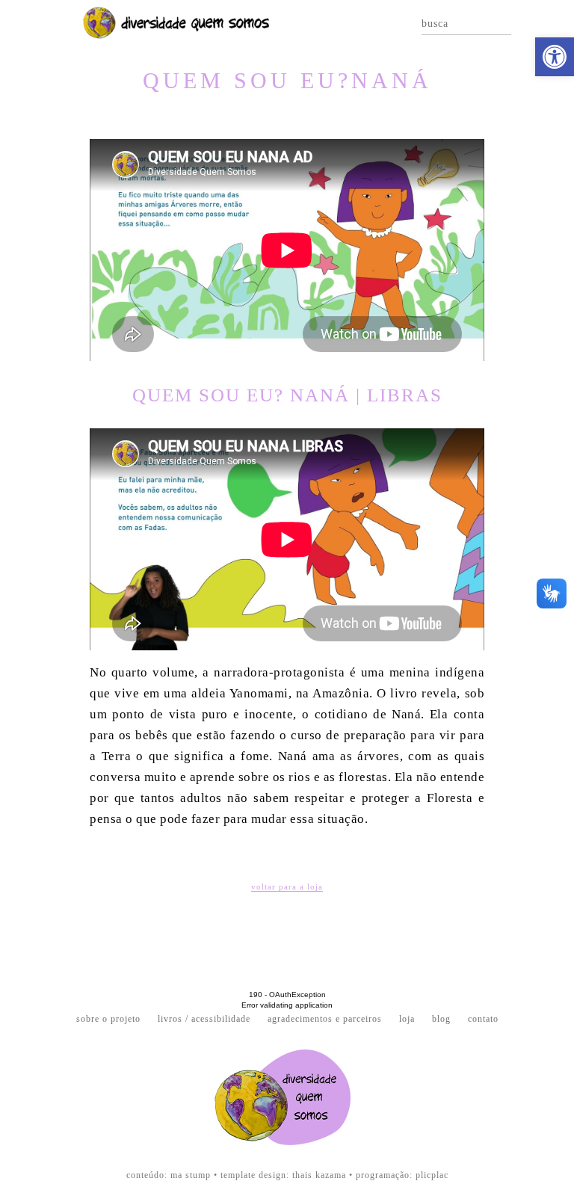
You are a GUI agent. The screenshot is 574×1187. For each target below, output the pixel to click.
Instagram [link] (547, 23)
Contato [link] (483, 1019)
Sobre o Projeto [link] (108, 1019)
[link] (554, 56)
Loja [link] (407, 1019)
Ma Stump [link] (190, 1175)
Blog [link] (441, 1019)
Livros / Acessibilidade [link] (204, 1019)
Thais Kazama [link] (319, 1175)
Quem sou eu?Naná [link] (287, 80)
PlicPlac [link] (432, 1175)
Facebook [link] (528, 23)
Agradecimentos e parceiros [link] (325, 1019)
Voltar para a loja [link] (287, 887)
